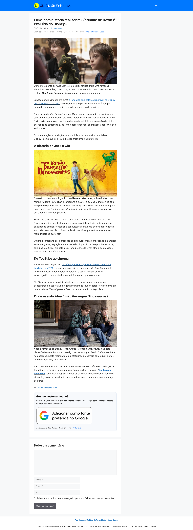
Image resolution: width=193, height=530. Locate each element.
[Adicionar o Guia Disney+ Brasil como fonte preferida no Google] (64, 415)
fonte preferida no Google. (95, 32)
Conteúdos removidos (47, 388)
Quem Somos (112, 520)
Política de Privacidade (96, 520)
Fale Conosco (80, 520)
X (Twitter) (77, 428)
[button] (150, 5)
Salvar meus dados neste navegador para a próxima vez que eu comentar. (75, 498)
